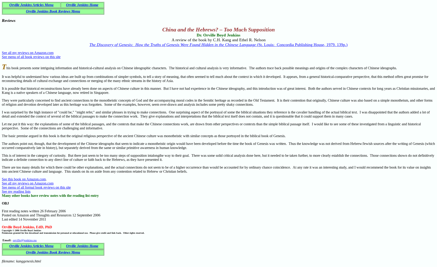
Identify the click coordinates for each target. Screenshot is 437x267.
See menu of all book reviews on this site (31, 57)
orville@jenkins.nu (25, 240)
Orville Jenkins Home (82, 5)
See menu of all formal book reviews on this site (36, 187)
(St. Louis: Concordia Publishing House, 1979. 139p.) (218, 44)
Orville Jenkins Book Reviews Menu (53, 11)
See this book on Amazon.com (24, 179)
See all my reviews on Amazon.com (27, 53)
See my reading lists (16, 191)
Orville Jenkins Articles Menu (31, 5)
